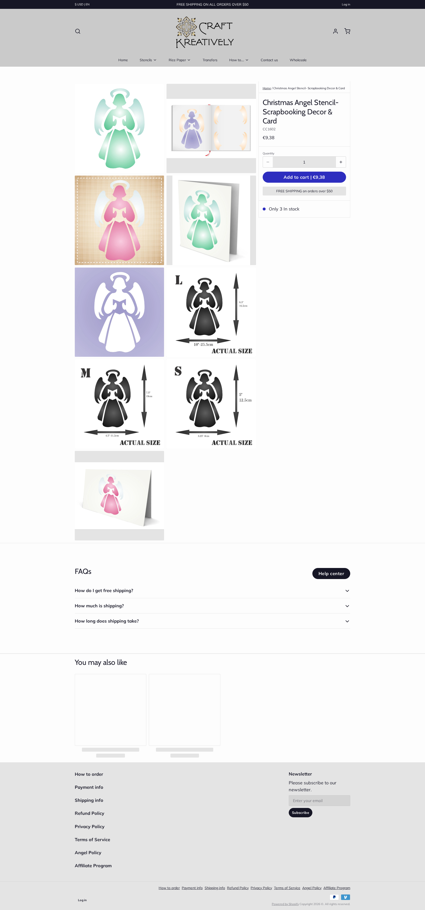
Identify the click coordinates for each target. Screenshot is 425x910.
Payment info (89, 787)
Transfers (210, 60)
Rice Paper (177, 60)
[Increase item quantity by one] (341, 162)
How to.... (236, 60)
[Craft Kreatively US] (204, 31)
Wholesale (298, 60)
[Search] (78, 31)
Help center (331, 573)
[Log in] (333, 31)
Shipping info (89, 800)
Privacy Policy (90, 826)
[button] (304, 177)
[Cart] (345, 31)
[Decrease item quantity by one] (268, 162)
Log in (346, 4)
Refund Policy (89, 813)
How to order (89, 774)
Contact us (269, 60)
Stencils (146, 60)
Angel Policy (88, 852)
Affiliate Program (93, 865)
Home (123, 60)
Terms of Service (92, 839)
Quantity (268, 153)
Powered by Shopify (285, 904)
